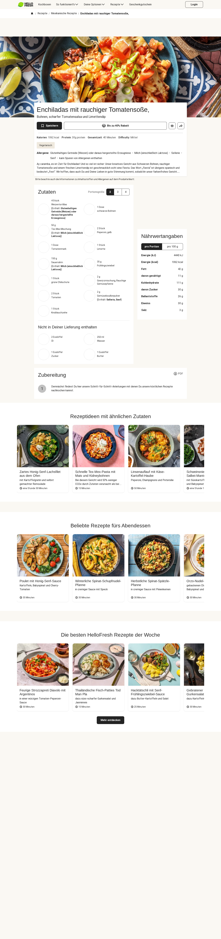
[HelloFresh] (25, 4)
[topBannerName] (110, 27)
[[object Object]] (172, 125)
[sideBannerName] (162, 205)
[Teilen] (180, 125)
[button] (84, 192)
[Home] (32, 13)
